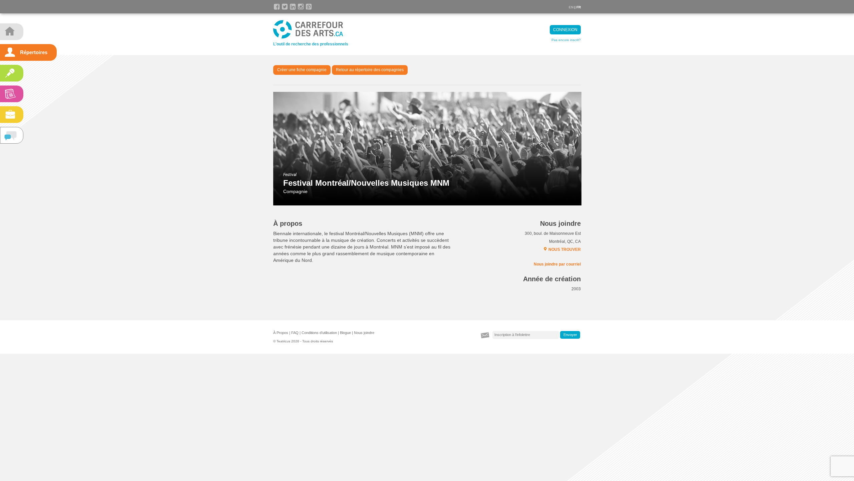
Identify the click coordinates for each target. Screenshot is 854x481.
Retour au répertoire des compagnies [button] (370, 69)
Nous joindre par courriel (557, 264)
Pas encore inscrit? (566, 40)
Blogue (345, 333)
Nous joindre (364, 333)
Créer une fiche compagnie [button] (302, 69)
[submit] (570, 335)
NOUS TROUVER (564, 249)
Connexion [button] (565, 29)
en (571, 7)
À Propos (280, 333)
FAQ (295, 333)
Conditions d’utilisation (319, 333)
